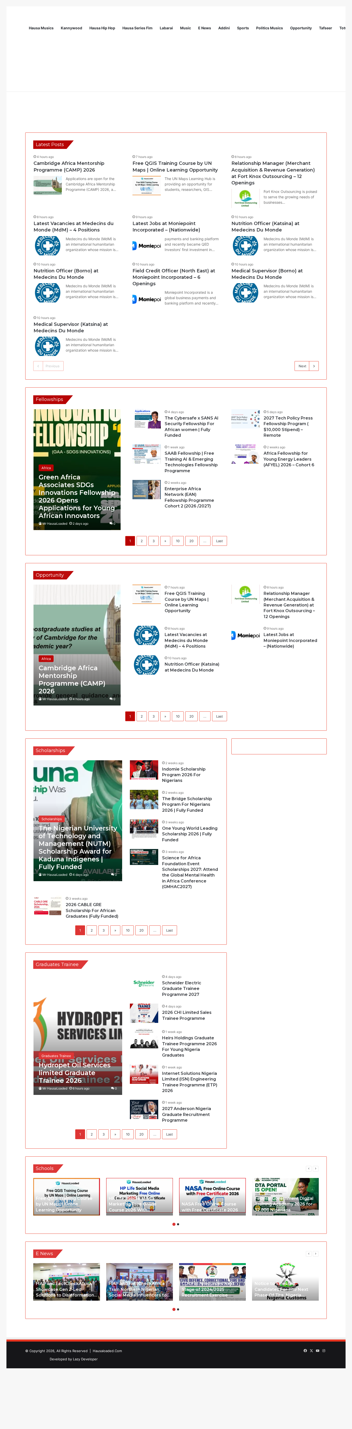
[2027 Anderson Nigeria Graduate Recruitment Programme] (144, 1109)
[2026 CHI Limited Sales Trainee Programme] (144, 1013)
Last (219, 541)
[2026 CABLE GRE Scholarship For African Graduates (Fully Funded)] (47, 905)
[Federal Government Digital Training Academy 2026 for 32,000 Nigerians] (285, 1197)
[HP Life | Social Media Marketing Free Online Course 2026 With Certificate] (139, 1197)
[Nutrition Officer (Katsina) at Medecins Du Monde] (245, 245)
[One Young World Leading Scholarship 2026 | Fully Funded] (144, 829)
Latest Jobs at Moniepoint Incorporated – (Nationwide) (290, 640)
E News (204, 28)
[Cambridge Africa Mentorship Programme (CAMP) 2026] (47, 185)
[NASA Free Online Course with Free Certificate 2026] (212, 1197)
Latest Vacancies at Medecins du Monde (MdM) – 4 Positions (186, 640)
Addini (224, 28)
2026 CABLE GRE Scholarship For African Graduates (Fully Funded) (92, 910)
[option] (66, 1197)
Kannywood (71, 28)
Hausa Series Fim (137, 28)
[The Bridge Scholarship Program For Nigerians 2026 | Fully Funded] (144, 799)
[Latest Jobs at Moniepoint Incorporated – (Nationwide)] (146, 245)
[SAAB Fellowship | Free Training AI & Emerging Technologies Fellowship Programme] (146, 454)
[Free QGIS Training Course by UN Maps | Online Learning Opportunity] (146, 185)
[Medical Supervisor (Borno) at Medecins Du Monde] (245, 292)
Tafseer (325, 28)
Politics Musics (269, 28)
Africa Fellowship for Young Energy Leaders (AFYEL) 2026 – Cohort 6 (289, 459)
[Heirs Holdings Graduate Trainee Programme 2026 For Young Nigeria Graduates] (144, 1038)
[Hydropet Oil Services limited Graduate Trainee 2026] (77, 1034)
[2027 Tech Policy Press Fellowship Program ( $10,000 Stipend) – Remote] (245, 418)
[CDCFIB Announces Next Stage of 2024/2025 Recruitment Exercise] (212, 1282)
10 (178, 541)
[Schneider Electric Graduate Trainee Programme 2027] (144, 983)
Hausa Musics (41, 28)
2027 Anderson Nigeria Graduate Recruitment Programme (186, 1114)
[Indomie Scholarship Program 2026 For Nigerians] (144, 770)
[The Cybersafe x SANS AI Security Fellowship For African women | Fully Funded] (146, 418)
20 (191, 541)
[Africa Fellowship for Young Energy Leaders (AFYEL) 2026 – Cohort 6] (245, 454)
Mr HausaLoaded (55, 523)
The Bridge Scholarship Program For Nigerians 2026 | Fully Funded (187, 804)
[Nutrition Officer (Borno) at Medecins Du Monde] (47, 292)
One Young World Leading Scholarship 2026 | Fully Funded (189, 834)
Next (302, 366)
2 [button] (178, 1224)
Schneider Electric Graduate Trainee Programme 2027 (181, 988)
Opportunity (301, 28)
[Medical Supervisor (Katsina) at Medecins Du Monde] (47, 346)
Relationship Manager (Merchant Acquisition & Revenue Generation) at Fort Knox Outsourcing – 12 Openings (289, 605)
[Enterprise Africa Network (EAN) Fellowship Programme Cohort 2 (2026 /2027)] (146, 489)
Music (185, 28)
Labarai (166, 28)
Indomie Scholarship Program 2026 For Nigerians (184, 775)
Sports (243, 28)
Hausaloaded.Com (107, 1351)
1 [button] (173, 1224)
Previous (53, 366)
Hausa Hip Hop (102, 28)
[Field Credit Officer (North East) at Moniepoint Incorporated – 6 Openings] (146, 299)
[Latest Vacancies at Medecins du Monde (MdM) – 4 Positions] (47, 245)
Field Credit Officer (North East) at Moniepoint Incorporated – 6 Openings (173, 277)
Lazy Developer (85, 1359)
